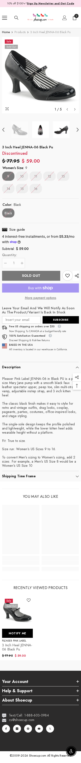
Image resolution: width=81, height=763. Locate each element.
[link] (67, 275)
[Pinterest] (28, 729)
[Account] (64, 18)
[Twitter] (50, 729)
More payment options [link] (40, 298)
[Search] (16, 17)
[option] (40, 75)
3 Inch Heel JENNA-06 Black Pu (17, 647)
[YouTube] (39, 729)
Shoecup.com (38, 755)
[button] (67, 109)
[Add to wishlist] (29, 600)
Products (20, 32)
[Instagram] (17, 729)
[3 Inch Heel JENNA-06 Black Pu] (17, 611)
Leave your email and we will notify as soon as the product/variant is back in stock (38, 310)
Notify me (17, 633)
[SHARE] (76, 276)
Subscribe (61, 320)
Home (6, 32)
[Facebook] (6, 729)
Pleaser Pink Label (14, 641)
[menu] (4, 17)
